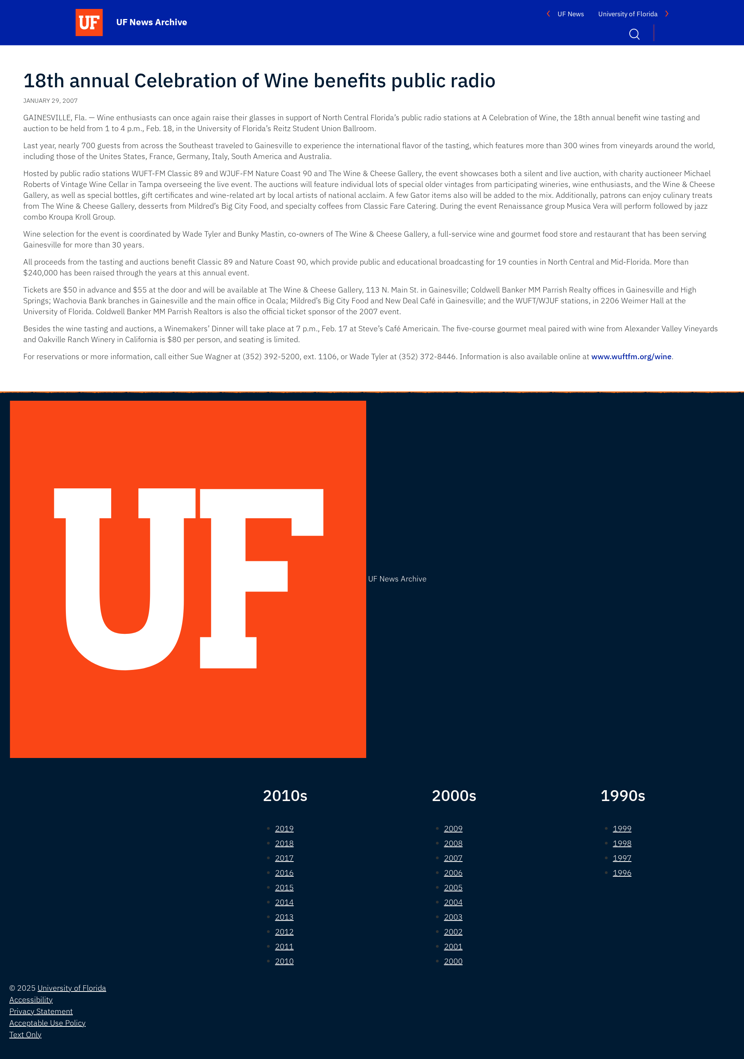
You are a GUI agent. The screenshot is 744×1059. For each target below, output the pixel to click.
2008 (453, 843)
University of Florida (628, 14)
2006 (453, 872)
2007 (453, 858)
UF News (571, 14)
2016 (284, 872)
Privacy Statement (41, 1011)
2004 (453, 902)
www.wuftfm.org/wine (631, 356)
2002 (453, 931)
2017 (284, 858)
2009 (453, 828)
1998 (622, 843)
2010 (284, 961)
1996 (622, 872)
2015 (284, 887)
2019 (284, 828)
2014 (284, 902)
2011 (284, 946)
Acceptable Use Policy (47, 1022)
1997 (622, 858)
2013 (284, 917)
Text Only (25, 1034)
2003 (453, 917)
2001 (453, 946)
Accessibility (31, 999)
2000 (453, 961)
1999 (622, 828)
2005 (453, 887)
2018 (284, 843)
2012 (284, 931)
